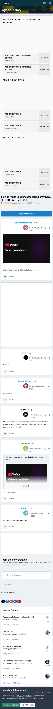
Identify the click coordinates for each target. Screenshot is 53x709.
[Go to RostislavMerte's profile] (47, 647)
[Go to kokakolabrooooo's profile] (25, 227)
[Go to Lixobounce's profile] (25, 448)
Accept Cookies (11, 705)
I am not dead (8, 631)
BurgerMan (9, 678)
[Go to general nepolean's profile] (47, 632)
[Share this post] (49, 228)
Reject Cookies (27, 705)
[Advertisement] (26, 311)
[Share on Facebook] (7, 601)
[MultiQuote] (5, 276)
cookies (17, 693)
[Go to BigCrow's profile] (47, 676)
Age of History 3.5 (10, 675)
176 (34, 381)
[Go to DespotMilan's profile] (25, 385)
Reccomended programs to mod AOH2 (18, 617)
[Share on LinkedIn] (15, 601)
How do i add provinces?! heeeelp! (17, 661)
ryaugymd (8, 649)
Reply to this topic (26, 214)
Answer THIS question (12, 646)
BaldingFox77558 (11, 663)
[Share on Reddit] (11, 601)
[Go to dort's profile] (25, 357)
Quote (11, 276)
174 (30, 508)
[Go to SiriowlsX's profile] (25, 414)
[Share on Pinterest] (19, 601)
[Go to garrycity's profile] (47, 618)
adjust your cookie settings (23, 695)
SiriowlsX (24, 410)
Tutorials (37, 203)
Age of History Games (34, 698)
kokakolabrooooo (10, 203)
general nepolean (11, 634)
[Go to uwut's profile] (25, 513)
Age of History (11, 10)
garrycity (8, 619)
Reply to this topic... (14, 575)
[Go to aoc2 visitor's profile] (47, 662)
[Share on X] (3, 601)
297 (37, 223)
